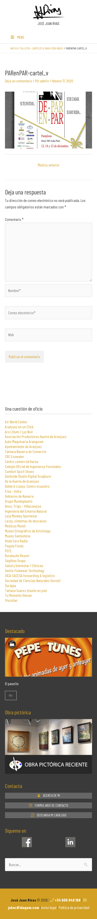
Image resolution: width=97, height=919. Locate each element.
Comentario (14, 219)
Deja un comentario (18, 80)
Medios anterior (48, 164)
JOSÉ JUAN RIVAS (48, 23)
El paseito (12, 683)
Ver (11, 695)
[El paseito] (48, 673)
